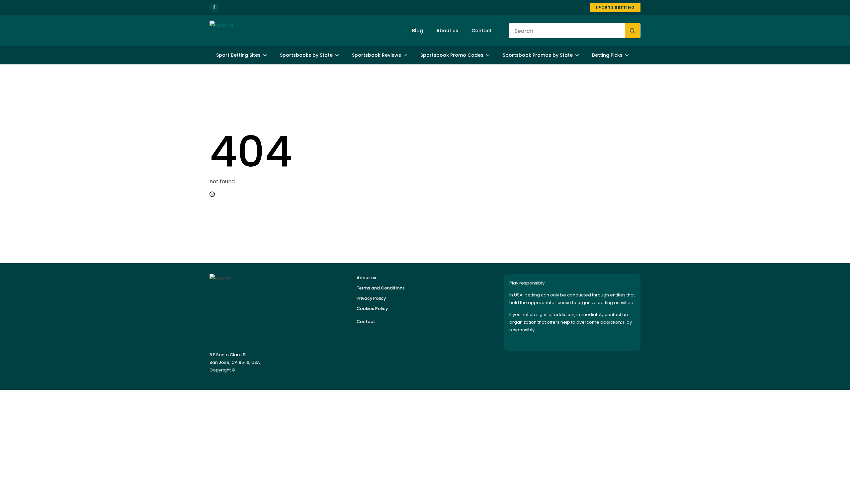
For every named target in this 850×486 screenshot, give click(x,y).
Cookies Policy (372, 308)
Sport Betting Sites (238, 55)
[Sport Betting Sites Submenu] (267, 55)
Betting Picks (607, 55)
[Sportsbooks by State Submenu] (339, 55)
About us (447, 30)
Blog (417, 30)
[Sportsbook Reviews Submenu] (407, 55)
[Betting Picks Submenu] (629, 55)
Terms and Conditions (381, 288)
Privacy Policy (371, 298)
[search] (632, 31)
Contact (481, 30)
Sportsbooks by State (306, 55)
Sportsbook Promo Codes (451, 55)
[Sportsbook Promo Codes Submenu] (489, 55)
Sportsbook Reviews (376, 55)
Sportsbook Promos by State (538, 55)
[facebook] (214, 7)
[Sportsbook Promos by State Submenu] (579, 55)
